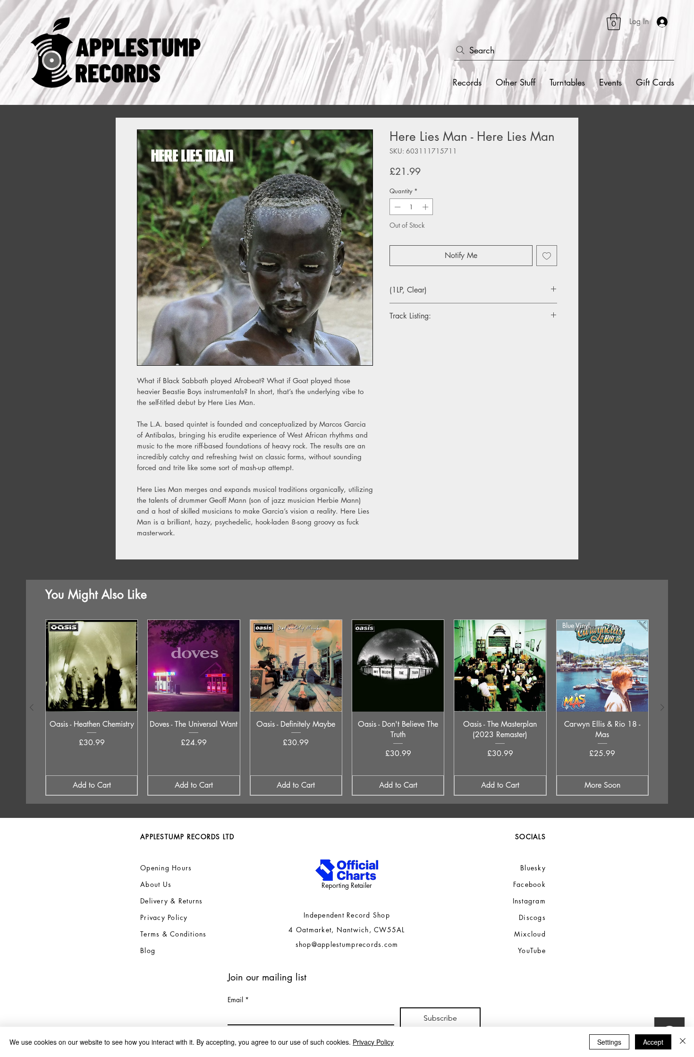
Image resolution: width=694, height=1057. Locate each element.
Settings (609, 1042)
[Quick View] (91, 666)
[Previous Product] (31, 707)
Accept (653, 1042)
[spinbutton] (411, 207)
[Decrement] (396, 207)
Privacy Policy (373, 1042)
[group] (347, 707)
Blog (147, 950)
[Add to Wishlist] (546, 255)
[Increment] (426, 207)
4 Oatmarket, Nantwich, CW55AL (346, 929)
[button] (614, 21)
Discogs (532, 917)
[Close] (682, 1041)
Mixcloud (530, 933)
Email (238, 1000)
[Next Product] (662, 707)
